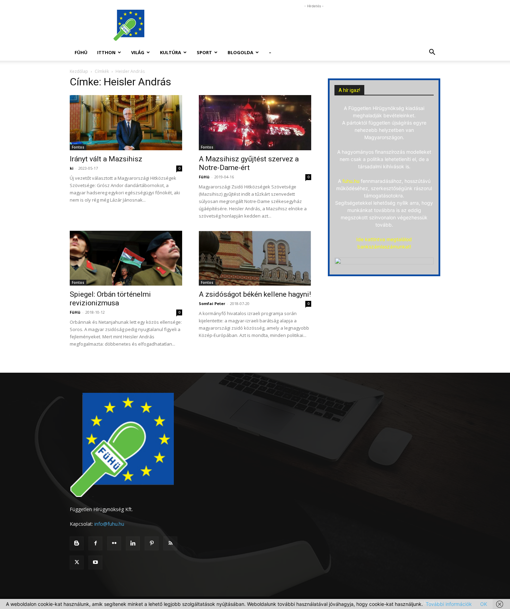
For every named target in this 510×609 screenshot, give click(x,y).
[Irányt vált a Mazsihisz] (126, 122)
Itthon (106, 52)
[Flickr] (114, 543)
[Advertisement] (314, 25)
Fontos (78, 147)
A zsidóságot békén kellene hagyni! (255, 294)
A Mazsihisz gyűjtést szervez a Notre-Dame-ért (249, 163)
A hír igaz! (349, 90)
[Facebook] (95, 543)
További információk (449, 604)
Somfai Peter (212, 303)
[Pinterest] (152, 543)
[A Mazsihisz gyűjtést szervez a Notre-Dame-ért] (255, 122)
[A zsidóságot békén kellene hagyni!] (255, 258)
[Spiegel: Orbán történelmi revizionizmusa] (126, 258)
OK (483, 604)
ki (72, 168)
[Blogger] (77, 543)
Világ (137, 52)
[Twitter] (77, 562)
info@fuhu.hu (109, 524)
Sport (204, 52)
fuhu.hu (350, 181)
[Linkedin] (133, 543)
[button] (432, 53)
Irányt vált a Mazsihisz (106, 159)
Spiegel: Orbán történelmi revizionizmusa (110, 298)
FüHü (81, 52)
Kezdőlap (79, 71)
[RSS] (170, 543)
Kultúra (170, 52)
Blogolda (240, 52)
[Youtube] (95, 562)
